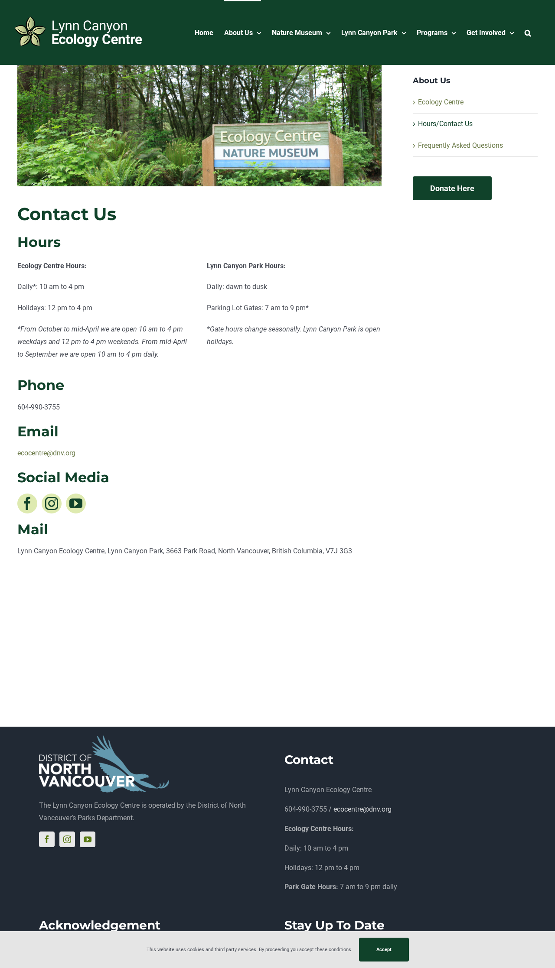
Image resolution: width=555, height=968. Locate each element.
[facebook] (27, 503)
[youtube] (76, 503)
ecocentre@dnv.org (362, 809)
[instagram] (52, 503)
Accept (384, 949)
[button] (528, 32)
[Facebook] (47, 839)
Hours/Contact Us (445, 124)
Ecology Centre (441, 102)
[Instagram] (67, 839)
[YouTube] (87, 839)
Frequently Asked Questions (460, 145)
